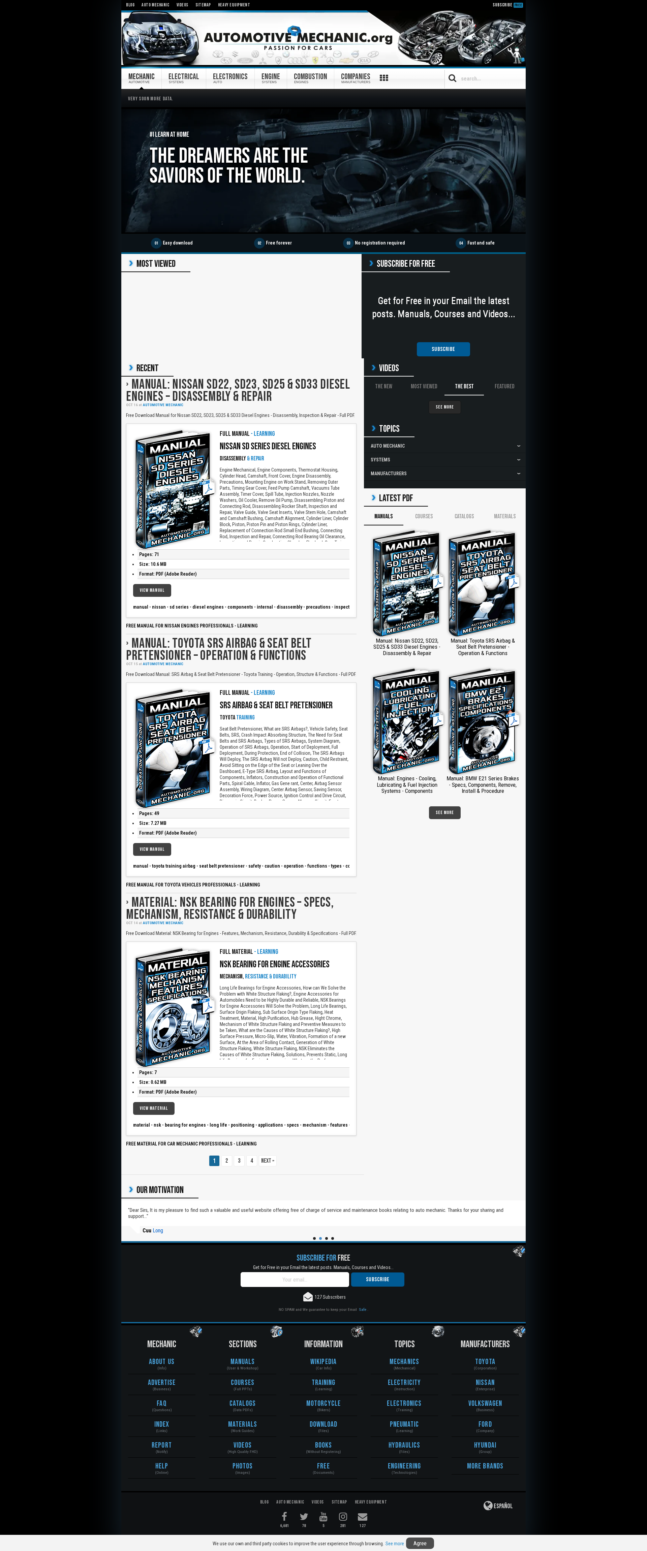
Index (162, 1424)
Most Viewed (424, 386)
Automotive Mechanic (163, 405)
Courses (424, 516)
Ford (485, 1424)
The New (383, 386)
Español (503, 1506)
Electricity (404, 1382)
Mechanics (404, 1361)
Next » (267, 1160)
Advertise (162, 1382)
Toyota (485, 1361)
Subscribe (507, 5)
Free (323, 1466)
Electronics (404, 1403)
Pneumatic (404, 1424)
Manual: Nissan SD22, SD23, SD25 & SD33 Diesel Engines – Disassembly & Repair (238, 391)
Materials (505, 516)
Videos (243, 1445)
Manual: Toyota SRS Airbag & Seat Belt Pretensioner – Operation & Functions (218, 650)
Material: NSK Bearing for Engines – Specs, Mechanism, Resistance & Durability (230, 909)
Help (161, 1466)
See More (445, 407)
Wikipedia (323, 1361)
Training (324, 1382)
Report (162, 1445)
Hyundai (485, 1445)
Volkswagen (485, 1403)
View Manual (152, 590)
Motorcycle (323, 1403)
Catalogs (464, 516)
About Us (162, 1361)
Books (323, 1445)
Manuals (383, 516)
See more (395, 1543)
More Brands (485, 1466)
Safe (362, 1309)
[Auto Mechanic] (323, 38)
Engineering (404, 1466)
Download (324, 1424)
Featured (505, 386)
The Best (464, 386)
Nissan (485, 1382)
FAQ (161, 1403)
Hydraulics (405, 1445)
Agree (420, 1543)
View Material (154, 1108)
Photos (243, 1466)
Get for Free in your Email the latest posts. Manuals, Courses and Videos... (323, 1267)
